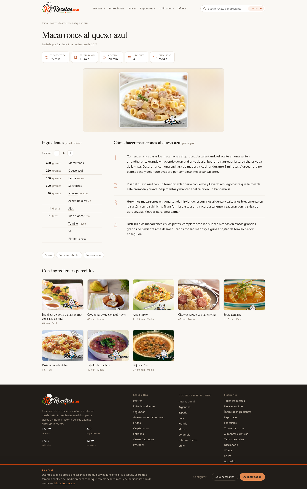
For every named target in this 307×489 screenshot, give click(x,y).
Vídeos (182, 8)
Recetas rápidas (233, 406)
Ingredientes (117, 8)
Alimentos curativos (236, 434)
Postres (137, 400)
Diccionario (231, 445)
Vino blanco (76, 216)
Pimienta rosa (77, 239)
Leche (72, 178)
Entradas (138, 434)
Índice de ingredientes (237, 411)
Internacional (93, 255)
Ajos (71, 208)
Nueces (73, 193)
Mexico (183, 429)
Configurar (199, 477)
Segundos (139, 411)
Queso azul (75, 171)
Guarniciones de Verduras (149, 417)
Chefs (227, 456)
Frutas (137, 422)
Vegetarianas (141, 428)
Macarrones (76, 163)
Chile (182, 445)
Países (132, 8)
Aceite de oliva (77, 201)
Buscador (230, 461)
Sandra (61, 44)
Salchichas (75, 186)
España (183, 412)
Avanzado (256, 8)
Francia (183, 423)
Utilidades (166, 8)
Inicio (45, 23)
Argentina (184, 407)
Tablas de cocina (234, 439)
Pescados (138, 445)
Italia (182, 418)
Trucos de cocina (234, 428)
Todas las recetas (234, 400)
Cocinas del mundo (195, 395)
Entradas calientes (69, 255)
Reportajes (146, 8)
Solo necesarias (225, 477)
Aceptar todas (252, 477)
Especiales (230, 422)
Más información (64, 483)
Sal (70, 231)
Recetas (98, 8)
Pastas (53, 23)
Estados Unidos (188, 440)
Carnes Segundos (143, 439)
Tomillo (73, 223)
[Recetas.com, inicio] (60, 8)
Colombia (184, 434)
